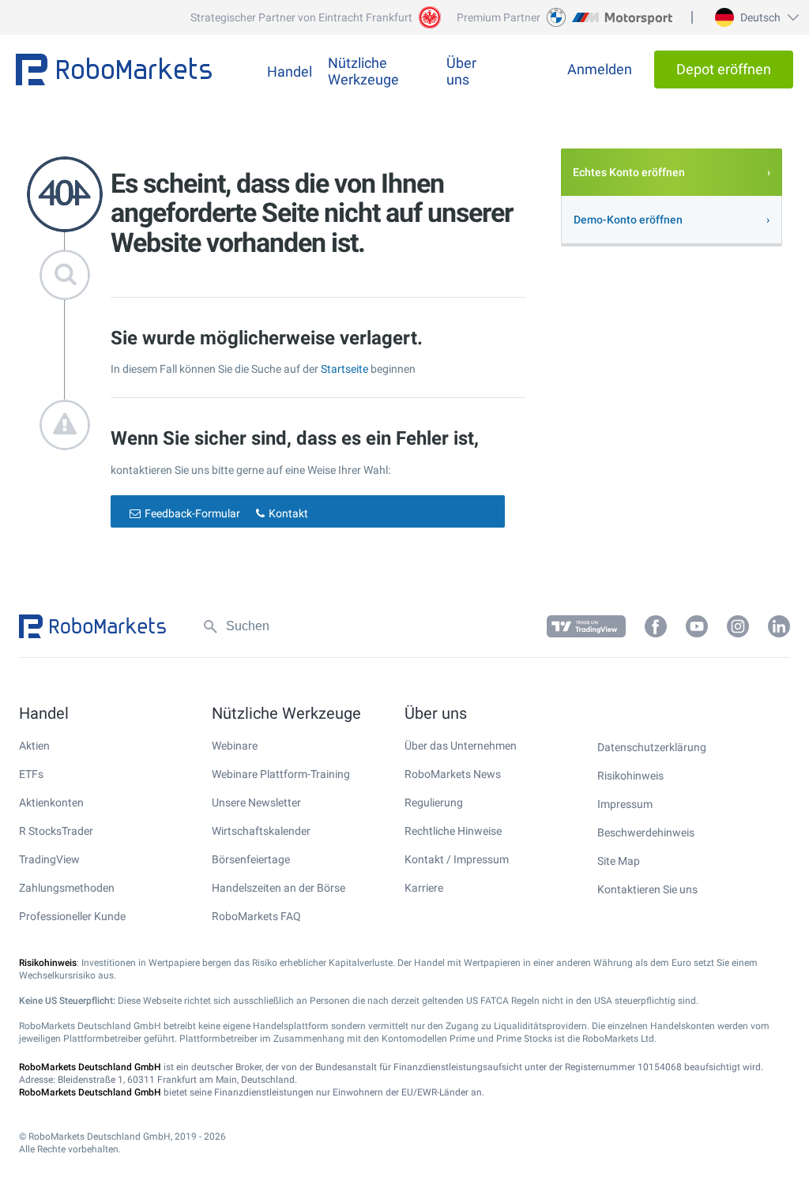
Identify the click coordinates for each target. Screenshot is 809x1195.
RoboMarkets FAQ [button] (256, 916)
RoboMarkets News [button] (452, 774)
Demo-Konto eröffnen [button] (628, 219)
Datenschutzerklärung (651, 747)
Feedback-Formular (192, 513)
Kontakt (288, 513)
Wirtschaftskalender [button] (261, 831)
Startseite (344, 369)
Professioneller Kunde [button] (72, 916)
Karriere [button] (423, 887)
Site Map (618, 861)
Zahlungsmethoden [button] (67, 887)
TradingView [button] (49, 859)
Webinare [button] (235, 745)
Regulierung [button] (433, 802)
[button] (755, 17)
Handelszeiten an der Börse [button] (278, 887)
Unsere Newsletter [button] (256, 802)
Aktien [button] (34, 745)
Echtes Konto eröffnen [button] (629, 172)
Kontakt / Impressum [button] (456, 859)
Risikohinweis (630, 775)
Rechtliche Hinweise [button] (453, 831)
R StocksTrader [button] (56, 831)
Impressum (625, 804)
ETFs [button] (31, 774)
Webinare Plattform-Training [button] (281, 774)
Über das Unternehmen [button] (460, 745)
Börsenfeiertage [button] (251, 859)
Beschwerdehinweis (645, 832)
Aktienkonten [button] (51, 802)
